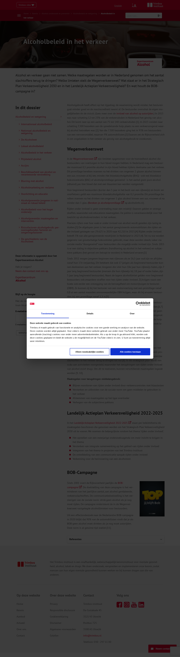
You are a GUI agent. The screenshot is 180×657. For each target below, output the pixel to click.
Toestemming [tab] (47, 313)
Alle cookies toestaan (130, 352)
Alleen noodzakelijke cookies (89, 352)
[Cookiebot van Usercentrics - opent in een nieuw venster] (138, 304)
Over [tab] (132, 313)
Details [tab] (90, 313)
